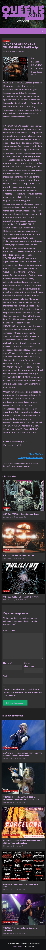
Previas (13, 878)
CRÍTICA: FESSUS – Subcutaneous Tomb (21, 514)
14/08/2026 (18, 759)
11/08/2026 (18, 802)
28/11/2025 (17, 558)
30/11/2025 (19, 517)
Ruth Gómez (8, 759)
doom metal (25, 463)
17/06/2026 (18, 890)
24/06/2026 (18, 846)
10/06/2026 (18, 933)
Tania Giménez (10, 51)
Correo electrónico (29, 664)
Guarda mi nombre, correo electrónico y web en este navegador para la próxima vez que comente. (23, 692)
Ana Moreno (8, 558)
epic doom (34, 463)
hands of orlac (8, 466)
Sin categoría (15, 835)
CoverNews (17, 946)
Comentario (9, 630)
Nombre (7, 663)
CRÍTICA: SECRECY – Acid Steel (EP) (19, 555)
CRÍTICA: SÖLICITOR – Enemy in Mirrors (21, 597)
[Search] (41, 31)
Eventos (14, 747)
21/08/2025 (19, 600)
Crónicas (7, 747)
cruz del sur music (14, 463)
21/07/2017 (21, 51)
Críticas (6, 41)
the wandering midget (22, 466)
